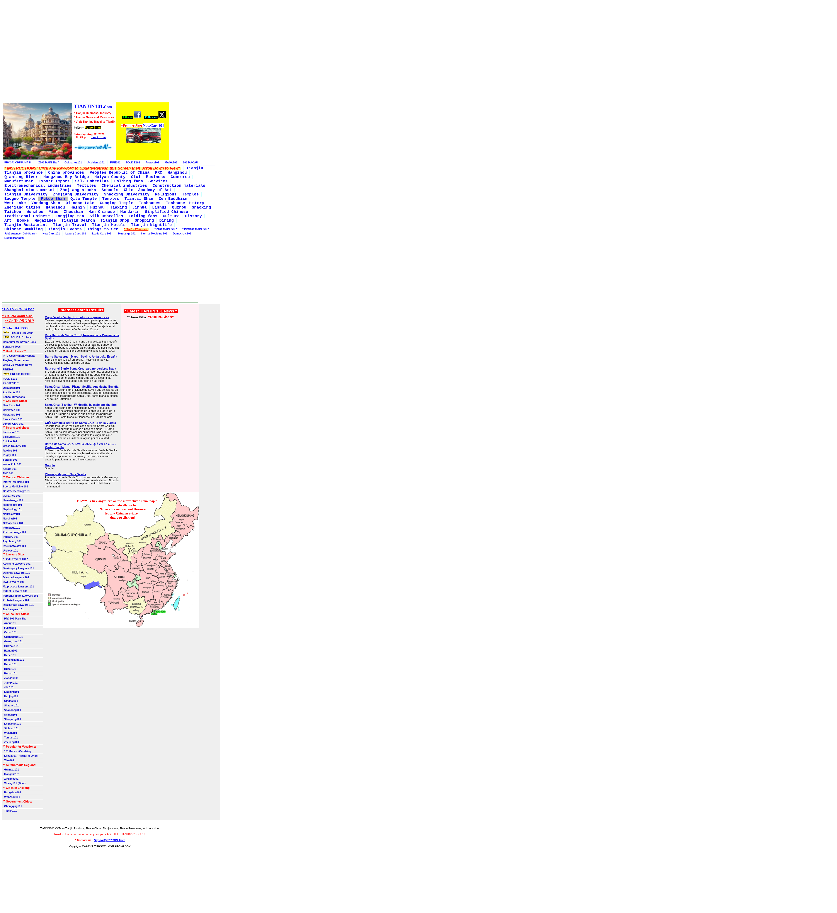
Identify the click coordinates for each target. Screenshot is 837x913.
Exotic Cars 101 (101, 233)
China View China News (17, 365)
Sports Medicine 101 (15, 486)
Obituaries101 (73, 162)
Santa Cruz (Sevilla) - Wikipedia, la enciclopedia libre (81, 404)
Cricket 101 (10, 441)
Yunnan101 (10, 737)
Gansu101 (10, 632)
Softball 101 (10, 459)
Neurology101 (11, 514)
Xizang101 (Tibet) (14, 783)
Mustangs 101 (126, 233)
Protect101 (152, 162)
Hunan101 (10, 673)
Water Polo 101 (12, 464)
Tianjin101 (10, 810)
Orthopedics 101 (13, 523)
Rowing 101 (10, 450)
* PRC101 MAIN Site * (195, 229)
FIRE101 (115, 162)
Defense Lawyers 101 (16, 572)
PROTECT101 (11, 383)
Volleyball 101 (11, 436)
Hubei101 (9, 668)
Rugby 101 (9, 455)
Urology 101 (10, 550)
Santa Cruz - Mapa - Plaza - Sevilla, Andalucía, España (81, 386)
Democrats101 (182, 233)
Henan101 (10, 664)
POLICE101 (133, 162)
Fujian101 (9, 627)
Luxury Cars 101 (75, 233)
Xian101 (8, 760)
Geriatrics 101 (11, 495)
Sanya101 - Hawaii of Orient (20, 755)
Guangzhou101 (13, 641)
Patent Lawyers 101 (15, 591)
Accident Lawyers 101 (17, 563)
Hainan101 (10, 650)
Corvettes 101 (11, 410)
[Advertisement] (85, 52)
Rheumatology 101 (14, 546)
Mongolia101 (11, 774)
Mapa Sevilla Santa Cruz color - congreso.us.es (77, 317)
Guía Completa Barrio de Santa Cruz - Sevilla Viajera (80, 422)
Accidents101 (96, 162)
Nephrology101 (12, 509)
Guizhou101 (11, 646)
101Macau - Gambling (17, 751)
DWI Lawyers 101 (13, 582)
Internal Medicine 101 (154, 233)
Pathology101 (11, 527)
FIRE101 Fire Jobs (21, 332)
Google (50, 465)
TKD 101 (8, 473)
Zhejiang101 (11, 742)
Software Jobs (12, 346)
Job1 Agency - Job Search (20, 233)
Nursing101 (10, 518)
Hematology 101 (13, 500)
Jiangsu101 (11, 678)
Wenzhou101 (11, 797)
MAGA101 (171, 162)
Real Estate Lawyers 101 (18, 604)
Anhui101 (9, 623)
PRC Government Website (19, 355)
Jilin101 (8, 687)
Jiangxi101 (10, 682)
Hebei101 (9, 655)
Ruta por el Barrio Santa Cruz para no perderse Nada (80, 368)
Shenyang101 (12, 719)
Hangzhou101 (12, 792)
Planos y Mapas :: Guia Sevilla (65, 474)
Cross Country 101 (14, 446)
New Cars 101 (51, 233)
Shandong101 (12, 710)
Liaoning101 (11, 691)
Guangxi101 (11, 769)
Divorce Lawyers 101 (16, 577)
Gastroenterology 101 (16, 491)
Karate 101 (10, 468)
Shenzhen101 (12, 723)
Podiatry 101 (11, 536)
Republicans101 (14, 237)
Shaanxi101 (11, 705)
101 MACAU (190, 162)
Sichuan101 (11, 728)
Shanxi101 (10, 714)
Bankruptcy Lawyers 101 (18, 568)
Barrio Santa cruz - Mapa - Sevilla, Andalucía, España (81, 356)
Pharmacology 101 (14, 532)
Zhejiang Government (16, 360)
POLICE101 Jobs (20, 337)
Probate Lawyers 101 (16, 600)
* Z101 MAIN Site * (48, 162)
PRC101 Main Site (14, 618)
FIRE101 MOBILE (20, 374)
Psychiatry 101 (12, 541)
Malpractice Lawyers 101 (18, 586)
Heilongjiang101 (13, 659)
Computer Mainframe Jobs (19, 342)
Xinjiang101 (11, 778)
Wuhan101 (10, 733)
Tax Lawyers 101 (13, 609)
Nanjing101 (10, 696)
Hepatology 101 (12, 504)
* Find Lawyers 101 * (15, 559)
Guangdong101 (13, 636)
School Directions (14, 397)
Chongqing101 (12, 806)
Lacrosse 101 (11, 432)
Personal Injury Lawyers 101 (20, 595)
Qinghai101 (10, 701)
